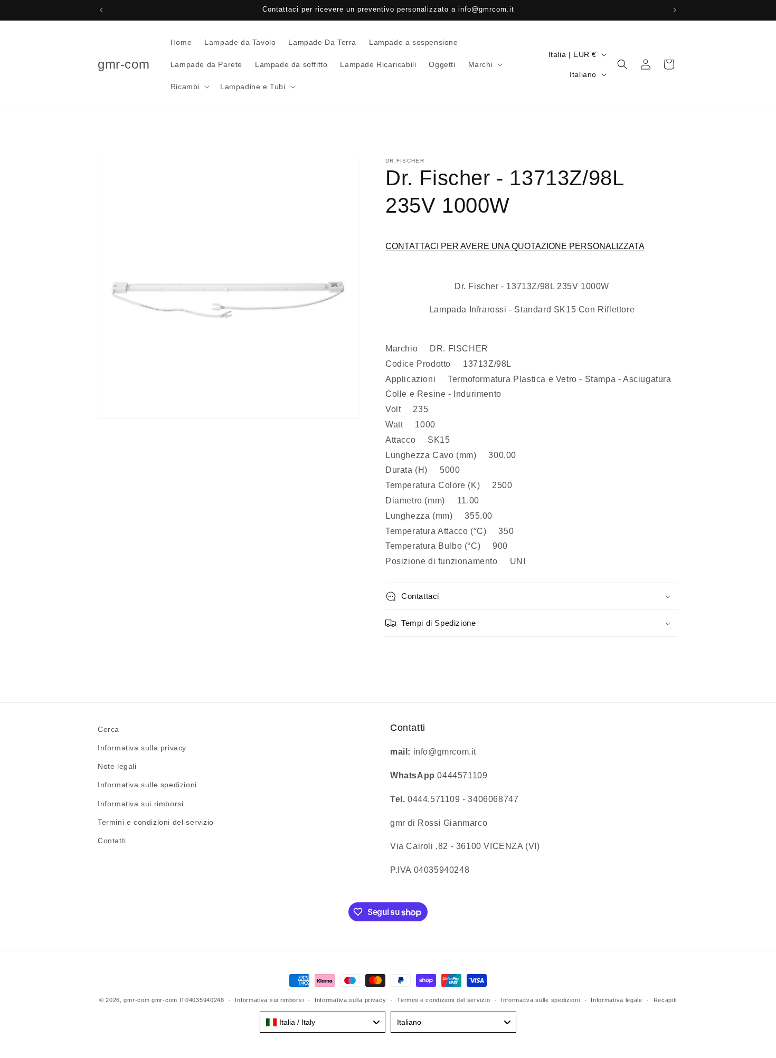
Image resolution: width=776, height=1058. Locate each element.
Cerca (108, 729)
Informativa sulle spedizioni (147, 784)
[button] (484, 64)
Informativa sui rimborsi (140, 803)
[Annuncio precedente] (101, 10)
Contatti (112, 840)
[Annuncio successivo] (674, 10)
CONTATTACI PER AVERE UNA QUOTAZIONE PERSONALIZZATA (515, 246)
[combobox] (322, 1022)
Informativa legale (616, 1000)
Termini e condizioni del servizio (156, 822)
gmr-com (136, 1000)
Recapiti (665, 1000)
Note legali (117, 766)
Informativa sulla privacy (142, 748)
